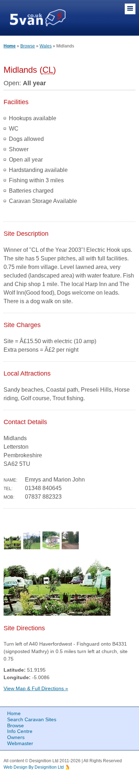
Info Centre (19, 731)
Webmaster (20, 743)
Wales (46, 46)
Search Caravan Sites (31, 719)
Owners (16, 737)
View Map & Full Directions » (36, 688)
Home (10, 46)
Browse (27, 46)
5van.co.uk (37, 18)
